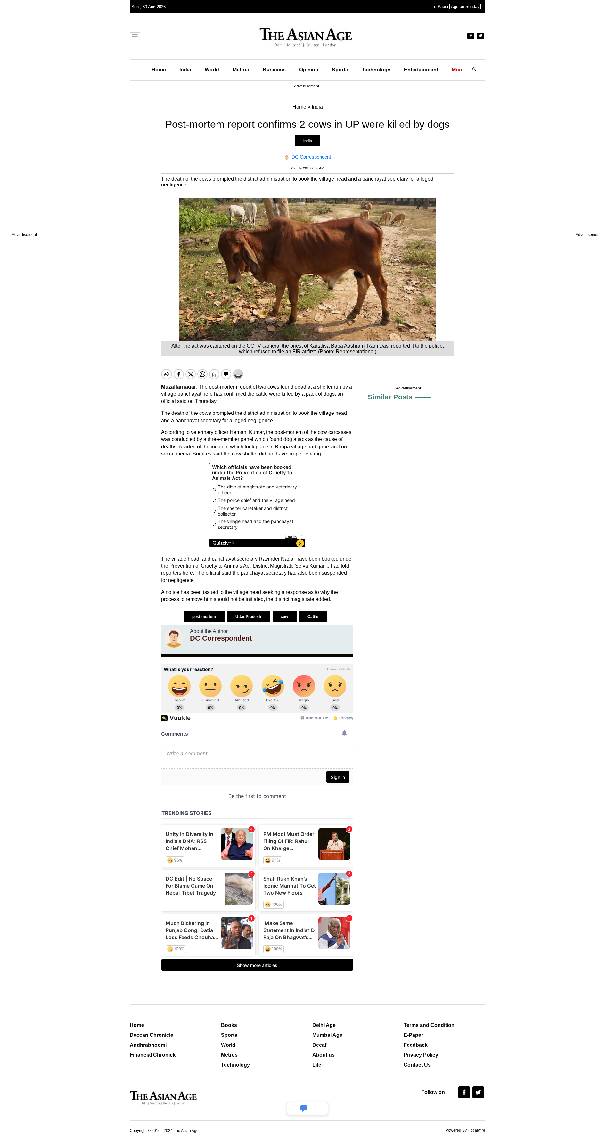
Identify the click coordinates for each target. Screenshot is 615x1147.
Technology (376, 69)
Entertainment (421, 69)
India (185, 69)
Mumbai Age (327, 1035)
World (212, 69)
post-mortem (204, 616)
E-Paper (413, 1035)
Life (316, 1065)
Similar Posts (390, 397)
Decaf (319, 1045)
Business (274, 69)
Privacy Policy (421, 1055)
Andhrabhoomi (148, 1045)
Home (159, 69)
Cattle (313, 616)
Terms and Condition (429, 1025)
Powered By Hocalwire (465, 1130)
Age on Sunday (465, 6)
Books (229, 1025)
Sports (340, 69)
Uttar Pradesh (248, 616)
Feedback (416, 1045)
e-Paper (441, 6)
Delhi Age (324, 1025)
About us (323, 1055)
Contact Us (417, 1065)
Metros (241, 69)
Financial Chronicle (153, 1055)
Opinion (308, 69)
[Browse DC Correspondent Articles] (174, 638)
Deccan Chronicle (151, 1035)
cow (285, 616)
